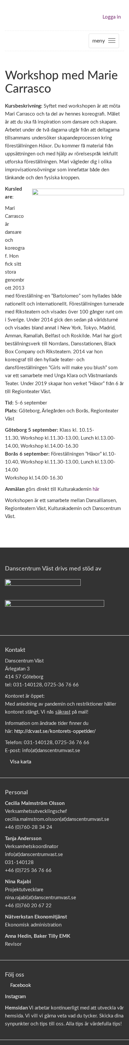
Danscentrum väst (24, 15)
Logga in (112, 17)
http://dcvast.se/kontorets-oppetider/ (55, 731)
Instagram (15, 996)
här (96, 489)
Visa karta (20, 761)
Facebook (20, 985)
